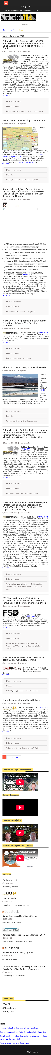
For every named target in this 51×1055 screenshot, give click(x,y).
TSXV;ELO (36, 748)
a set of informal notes (27, 162)
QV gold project (11, 586)
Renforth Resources (26, 180)
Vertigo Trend (37, 586)
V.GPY (36, 111)
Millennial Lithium (27, 421)
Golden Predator (27, 111)
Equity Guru (8, 1011)
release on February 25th (12, 156)
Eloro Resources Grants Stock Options (21, 699)
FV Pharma (18, 646)
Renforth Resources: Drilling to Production (23, 120)
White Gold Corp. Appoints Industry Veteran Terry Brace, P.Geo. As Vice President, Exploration (24, 323)
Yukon (40, 111)
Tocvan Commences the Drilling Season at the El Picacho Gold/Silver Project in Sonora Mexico (23, 967)
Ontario (39, 646)
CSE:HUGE (33, 643)
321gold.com (9, 1007)
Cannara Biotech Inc (22, 643)
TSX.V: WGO (43, 517)
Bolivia (10, 748)
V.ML (42, 390)
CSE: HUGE (31, 616)
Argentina (11, 421)
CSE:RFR (26, 274)
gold (18, 111)
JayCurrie (23, 124)
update (10, 686)
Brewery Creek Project (16, 493)
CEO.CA (6, 1004)
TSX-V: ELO (43, 707)
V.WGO (23, 358)
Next (17, 757)
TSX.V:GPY (25, 449)
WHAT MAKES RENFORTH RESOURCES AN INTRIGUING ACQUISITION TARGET (23, 658)
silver (30, 748)
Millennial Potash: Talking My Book (17, 952)
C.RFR (10, 691)
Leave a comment (14, 101)
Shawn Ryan (16, 358)
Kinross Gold (37, 584)
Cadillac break (13, 311)
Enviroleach (12, 111)
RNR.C (41, 154)
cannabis (11, 643)
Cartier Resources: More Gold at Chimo (19, 916)
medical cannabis (29, 646)
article (10, 175)
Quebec (15, 180)
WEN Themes (32, 1052)
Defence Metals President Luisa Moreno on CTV (23, 935)
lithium (18, 421)
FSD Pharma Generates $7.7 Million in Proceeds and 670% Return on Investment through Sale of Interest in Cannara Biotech (24, 600)
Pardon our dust (9, 880)
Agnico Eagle (12, 584)
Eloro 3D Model (9, 898)
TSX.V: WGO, (43, 333)
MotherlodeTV (25, 51)
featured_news (13, 106)
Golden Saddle (27, 584)
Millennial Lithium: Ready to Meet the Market (24, 367)
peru (19, 748)
